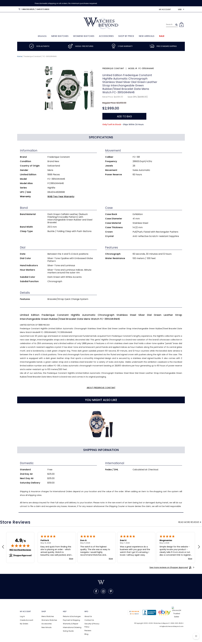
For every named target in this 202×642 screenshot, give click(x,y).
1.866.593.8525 (27, 9)
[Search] (176, 24)
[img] (20, 545)
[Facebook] (96, 591)
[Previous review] (3, 547)
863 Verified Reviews (20, 549)
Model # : (133, 68)
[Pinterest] (111, 591)
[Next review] (199, 547)
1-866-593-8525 (176, 623)
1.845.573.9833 (42, 9)
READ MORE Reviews (188, 522)
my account (165, 9)
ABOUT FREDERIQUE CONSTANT (101, 387)
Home (19, 56)
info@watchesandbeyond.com (171, 626)
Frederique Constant (32, 56)
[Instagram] (103, 591)
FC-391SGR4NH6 (50, 56)
